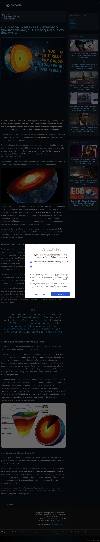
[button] (50, 271)
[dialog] (50, 271)
